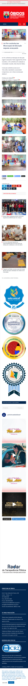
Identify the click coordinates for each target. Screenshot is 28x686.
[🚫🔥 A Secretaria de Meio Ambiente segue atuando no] (14, 455)
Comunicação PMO (8, 52)
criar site (11, 655)
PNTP (8, 666)
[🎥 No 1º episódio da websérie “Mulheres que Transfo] (14, 480)
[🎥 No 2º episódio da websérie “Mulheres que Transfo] (14, 431)
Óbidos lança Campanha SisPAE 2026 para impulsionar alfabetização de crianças (13, 217)
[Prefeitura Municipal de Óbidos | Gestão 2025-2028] (14, 14)
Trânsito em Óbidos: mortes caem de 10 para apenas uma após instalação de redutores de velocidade (14, 270)
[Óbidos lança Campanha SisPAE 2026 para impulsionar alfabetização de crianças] (14, 207)
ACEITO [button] (11, 682)
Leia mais (18, 678)
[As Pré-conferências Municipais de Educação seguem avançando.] (14, 35)
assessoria (18, 657)
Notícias (24, 53)
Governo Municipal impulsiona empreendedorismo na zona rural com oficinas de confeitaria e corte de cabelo (14, 3)
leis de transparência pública (16, 661)
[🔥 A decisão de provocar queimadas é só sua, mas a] (14, 504)
